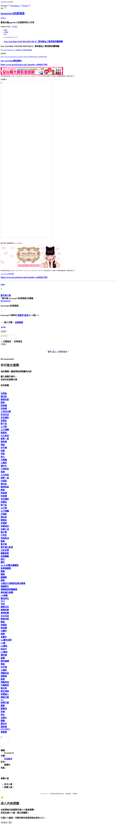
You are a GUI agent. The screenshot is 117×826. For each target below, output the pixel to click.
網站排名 (5, 598)
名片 (5, 34)
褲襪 (3, 658)
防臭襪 (4, 408)
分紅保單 (5, 550)
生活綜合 (14, 26)
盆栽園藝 (5, 556)
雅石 (3, 559)
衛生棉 (4, 688)
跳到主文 (3, 18)
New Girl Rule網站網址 (11, 61)
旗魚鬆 (4, 442)
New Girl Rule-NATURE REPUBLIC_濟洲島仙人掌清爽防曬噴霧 (33, 41)
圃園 (3, 721)
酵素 (3, 541)
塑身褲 (4, 727)
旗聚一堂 (5, 439)
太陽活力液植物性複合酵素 (13, 583)
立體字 (4, 631)
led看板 (4, 652)
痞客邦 (21, 315)
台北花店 (5, 616)
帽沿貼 (4, 396)
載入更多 (3, 331)
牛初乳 (4, 535)
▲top (3, 327)
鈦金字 (4, 649)
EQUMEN (5, 729)
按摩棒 (4, 676)
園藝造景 (5, 553)
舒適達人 (5, 694)
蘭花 (3, 562)
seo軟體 (4, 595)
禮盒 (3, 445)
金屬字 (4, 637)
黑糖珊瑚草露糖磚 (9, 589)
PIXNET (46, 793)
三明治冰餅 (6, 411)
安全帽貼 (5, 417)
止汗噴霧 (5, 430)
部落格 (6, 32)
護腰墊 (4, 577)
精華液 (4, 708)
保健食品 (5, 526)
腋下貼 (4, 423)
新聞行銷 (5, 702)
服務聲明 (75, 793)
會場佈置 (5, 613)
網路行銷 (5, 697)
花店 (3, 604)
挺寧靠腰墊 (6, 568)
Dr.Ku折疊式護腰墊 (10, 565)
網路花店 (5, 607)
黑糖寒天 (5, 586)
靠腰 (3, 571)
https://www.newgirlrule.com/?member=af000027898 (24, 64)
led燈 (3, 643)
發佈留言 (3, 344)
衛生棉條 (5, 691)
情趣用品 (5, 673)
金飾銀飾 (19, 322)
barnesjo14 (5, 301)
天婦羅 (4, 460)
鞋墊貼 (4, 433)
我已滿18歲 (4, 822)
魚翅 (3, 472)
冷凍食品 (5, 469)
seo (2, 700)
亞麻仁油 (5, 529)
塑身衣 (4, 724)
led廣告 (4, 646)
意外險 (4, 544)
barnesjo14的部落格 (13, 13)
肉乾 (3, 454)
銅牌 (3, 634)
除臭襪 (4, 405)
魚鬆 (3, 451)
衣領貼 (4, 393)
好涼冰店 (5, 414)
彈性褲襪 (5, 661)
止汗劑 (4, 426)
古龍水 (4, 718)
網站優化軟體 (7, 592)
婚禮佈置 (5, 610)
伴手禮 (4, 448)
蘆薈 (3, 705)
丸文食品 (5, 436)
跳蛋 (3, 679)
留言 (26, 315)
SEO (3, 601)
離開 (10, 822)
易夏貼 (4, 420)
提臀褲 (4, 732)
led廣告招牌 (6, 640)
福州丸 (4, 466)
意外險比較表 (7, 547)
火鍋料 (4, 463)
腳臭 (3, 402)
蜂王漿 (4, 532)
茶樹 (3, 711)
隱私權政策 (68, 793)
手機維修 (5, 685)
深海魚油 (5, 538)
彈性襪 (4, 655)
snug (3, 284)
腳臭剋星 (5, 399)
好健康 (4, 523)
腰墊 (3, 574)
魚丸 (3, 457)
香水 (3, 715)
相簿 (5, 30)
